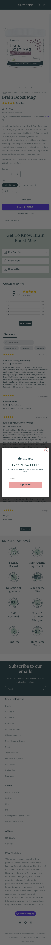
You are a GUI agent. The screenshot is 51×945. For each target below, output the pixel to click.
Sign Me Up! (25, 485)
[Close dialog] (46, 450)
